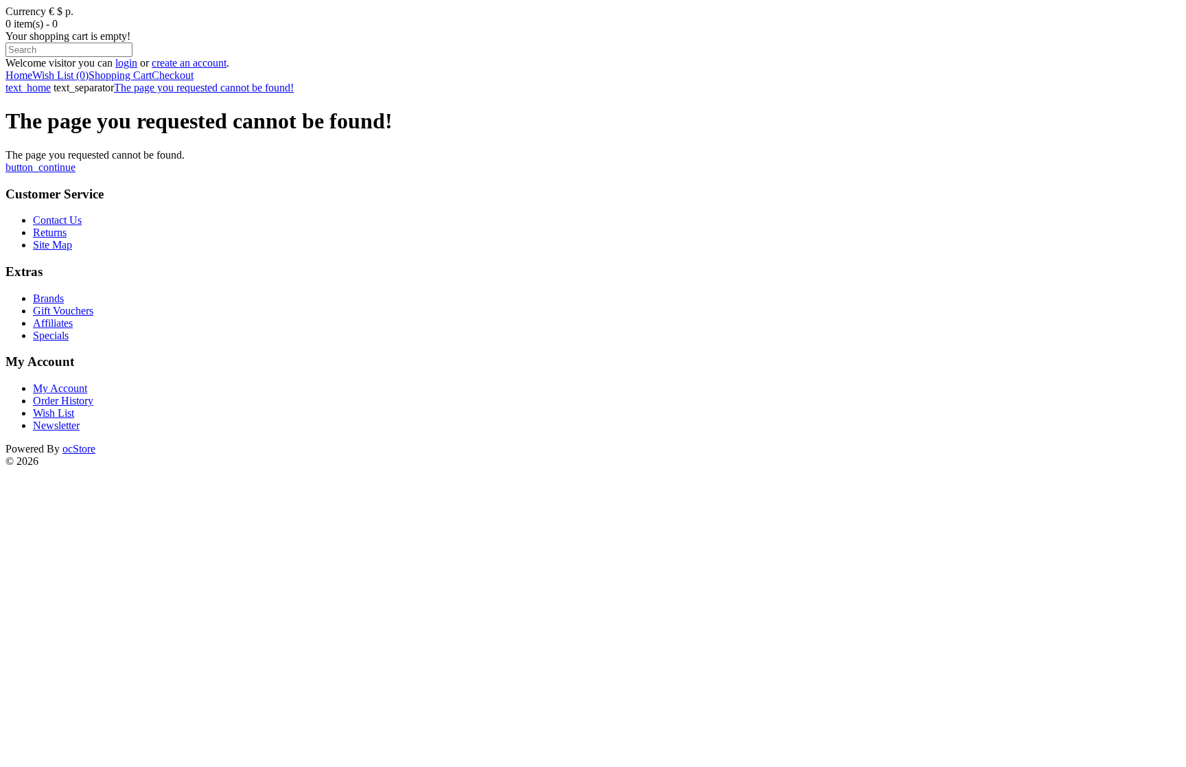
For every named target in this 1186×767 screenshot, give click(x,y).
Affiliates (53, 323)
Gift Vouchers (63, 311)
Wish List (53, 413)
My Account (60, 388)
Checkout (173, 75)
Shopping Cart (120, 75)
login (126, 63)
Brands (48, 298)
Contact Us (57, 220)
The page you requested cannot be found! (204, 87)
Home (18, 75)
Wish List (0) (60, 75)
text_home (28, 87)
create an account (189, 63)
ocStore (78, 449)
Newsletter (56, 425)
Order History (63, 401)
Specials (51, 335)
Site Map (52, 245)
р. (69, 11)
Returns (50, 232)
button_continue (40, 167)
